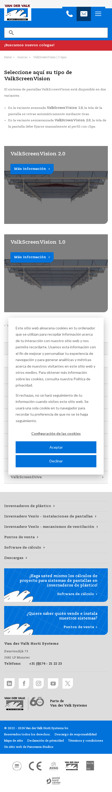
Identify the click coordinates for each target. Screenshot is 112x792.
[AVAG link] (53, 766)
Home (8, 57)
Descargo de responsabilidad (76, 734)
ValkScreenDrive (26, 477)
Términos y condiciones (85, 740)
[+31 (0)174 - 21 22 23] (69, 14)
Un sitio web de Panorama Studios (28, 747)
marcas (22, 57)
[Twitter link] (68, 683)
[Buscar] (11, 32)
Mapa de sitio (13, 740)
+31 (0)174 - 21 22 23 (45, 663)
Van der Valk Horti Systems (17, 12)
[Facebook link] (24, 683)
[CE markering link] (35, 766)
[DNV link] (16, 766)
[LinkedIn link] (9, 683)
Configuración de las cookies (56, 433)
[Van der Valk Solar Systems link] (71, 766)
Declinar (56, 461)
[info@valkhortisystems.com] (84, 14)
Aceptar (56, 447)
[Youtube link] (53, 683)
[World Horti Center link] (53, 780)
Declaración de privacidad (45, 740)
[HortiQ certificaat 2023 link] (90, 766)
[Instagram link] (38, 683)
